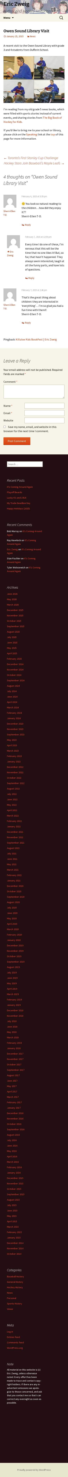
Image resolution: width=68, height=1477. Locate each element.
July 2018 (12, 1021)
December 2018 (15, 1010)
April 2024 (12, 702)
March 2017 (13, 1097)
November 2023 (15, 729)
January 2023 (14, 761)
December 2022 (15, 767)
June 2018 (12, 1026)
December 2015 (15, 1178)
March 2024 (13, 707)
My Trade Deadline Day (18, 503)
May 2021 (12, 864)
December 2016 (15, 1113)
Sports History (14, 1303)
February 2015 (14, 1232)
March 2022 (13, 815)
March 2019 (13, 994)
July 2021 (12, 853)
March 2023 (13, 750)
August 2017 (13, 1075)
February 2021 (14, 875)
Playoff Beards (14, 492)
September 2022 (15, 783)
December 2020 (15, 886)
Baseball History (15, 1276)
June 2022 (12, 799)
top (53, 134)
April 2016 (12, 1156)
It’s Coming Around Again (20, 486)
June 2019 (12, 977)
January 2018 (14, 1048)
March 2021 (13, 869)
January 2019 (14, 1005)
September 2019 (15, 961)
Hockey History (15, 1287)
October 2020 (14, 891)
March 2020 (13, 929)
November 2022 (15, 772)
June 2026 (12, 593)
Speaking (31, 134)
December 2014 (15, 1243)
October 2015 (14, 1188)
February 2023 (14, 756)
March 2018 (13, 1037)
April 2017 (12, 1091)
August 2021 (13, 848)
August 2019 (13, 967)
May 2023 (12, 739)
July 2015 (12, 1205)
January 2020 (14, 940)
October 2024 (14, 675)
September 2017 (15, 1069)
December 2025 (15, 610)
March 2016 (13, 1161)
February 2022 (14, 821)
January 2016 (14, 1172)
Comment (10, 381)
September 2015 (15, 1194)
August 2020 (13, 902)
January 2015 (14, 1237)
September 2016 (15, 1129)
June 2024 (12, 696)
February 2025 (14, 658)
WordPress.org (15, 1347)
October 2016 (14, 1124)
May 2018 (12, 1032)
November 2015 (15, 1183)
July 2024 (12, 691)
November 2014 (15, 1248)
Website (8, 420)
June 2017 (12, 1080)
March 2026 (13, 604)
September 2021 (15, 842)
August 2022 (13, 788)
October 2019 (14, 956)
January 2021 (14, 880)
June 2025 (12, 642)
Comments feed (15, 1342)
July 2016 (12, 1140)
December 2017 (15, 1053)
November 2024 (15, 669)
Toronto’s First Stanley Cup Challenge (30, 158)
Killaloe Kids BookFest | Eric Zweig (36, 339)
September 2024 (15, 680)
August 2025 (13, 631)
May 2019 (12, 983)
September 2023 (15, 734)
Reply (28, 224)
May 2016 (12, 1151)
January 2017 (14, 1107)
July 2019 (12, 972)
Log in (10, 1331)
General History (15, 1281)
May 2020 (12, 918)
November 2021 (15, 837)
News (33, 36)
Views (10, 1309)
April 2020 (12, 923)
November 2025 (15, 615)
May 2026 (12, 599)
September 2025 (15, 626)
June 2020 (12, 913)
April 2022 (12, 810)
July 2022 (12, 794)
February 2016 (14, 1167)
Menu (6, 17)
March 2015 (13, 1226)
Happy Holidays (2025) (18, 508)
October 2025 (14, 620)
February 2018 (14, 1042)
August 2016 (13, 1134)
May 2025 (12, 648)
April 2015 (12, 1221)
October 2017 (14, 1064)
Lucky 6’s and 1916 (16, 497)
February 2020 (14, 934)
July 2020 (12, 907)
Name (7, 405)
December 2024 (15, 664)
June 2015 (12, 1210)
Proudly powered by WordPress (34, 1469)
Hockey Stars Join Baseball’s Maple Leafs (34, 163)
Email (7, 413)
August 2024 (13, 685)
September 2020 (15, 896)
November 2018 (15, 1015)
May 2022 (12, 804)
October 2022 (14, 777)
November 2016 (15, 1118)
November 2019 (15, 950)
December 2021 (15, 831)
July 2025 (12, 637)
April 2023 (12, 745)
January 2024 (14, 718)
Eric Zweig (12, 549)
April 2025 (12, 653)
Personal (11, 1298)
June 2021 (12, 858)
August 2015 (13, 1199)
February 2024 (14, 712)
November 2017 (15, 1059)
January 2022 (14, 826)
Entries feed (13, 1337)
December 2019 (15, 945)
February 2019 (14, 999)
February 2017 (14, 1102)
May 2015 (12, 1216)
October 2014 (14, 1253)
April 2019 (12, 988)
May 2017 (12, 1086)
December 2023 (15, 723)
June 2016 (12, 1145)
